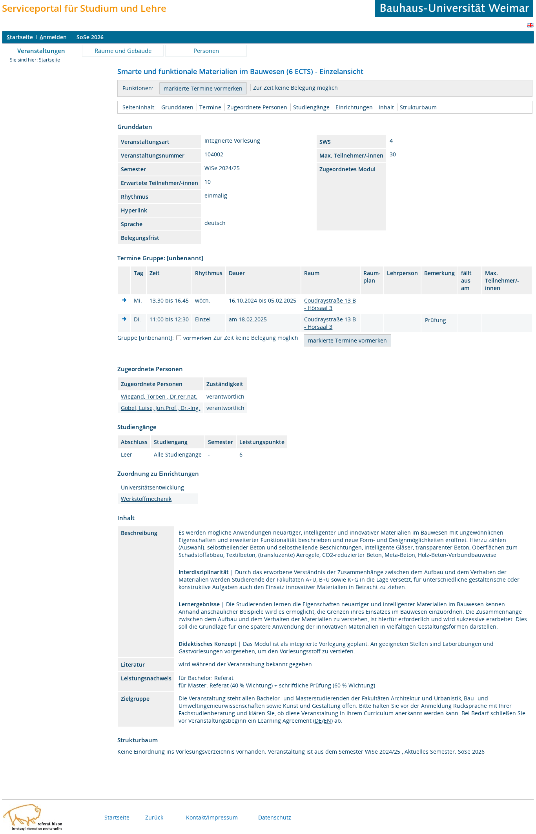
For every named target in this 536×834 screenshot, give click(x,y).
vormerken (197, 338)
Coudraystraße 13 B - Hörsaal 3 (330, 304)
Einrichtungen (354, 107)
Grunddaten (177, 107)
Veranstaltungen (41, 50)
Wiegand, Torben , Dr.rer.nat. (159, 396)
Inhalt (386, 107)
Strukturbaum (418, 107)
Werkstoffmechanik (146, 498)
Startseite (49, 60)
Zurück (154, 817)
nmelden (53, 37)
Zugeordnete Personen (257, 107)
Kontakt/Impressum (212, 817)
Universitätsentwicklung (152, 487)
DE (318, 720)
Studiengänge (311, 107)
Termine (210, 107)
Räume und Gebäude (123, 50)
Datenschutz (274, 817)
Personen (206, 50)
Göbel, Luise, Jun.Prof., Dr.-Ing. (160, 408)
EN (327, 720)
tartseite (20, 37)
